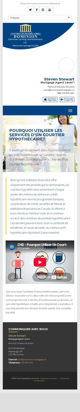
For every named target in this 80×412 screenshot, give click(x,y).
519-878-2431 (68, 93)
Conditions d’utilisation (48, 378)
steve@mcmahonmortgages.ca (59, 89)
